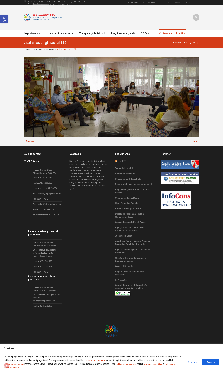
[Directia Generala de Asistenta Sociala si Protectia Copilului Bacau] (111, 331)
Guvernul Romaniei (124, 266)
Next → (196, 141)
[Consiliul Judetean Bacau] (180, 164)
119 (142, 3)
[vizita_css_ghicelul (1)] (111, 97)
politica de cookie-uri (95, 360)
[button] (4, 19)
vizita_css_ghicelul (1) (66, 49)
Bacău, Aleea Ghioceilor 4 (38, 1)
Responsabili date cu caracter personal (133, 184)
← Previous (29, 141)
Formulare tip (132, 3)
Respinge (192, 362)
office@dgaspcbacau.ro (41, 4)
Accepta (211, 362)
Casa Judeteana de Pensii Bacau (130, 222)
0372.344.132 (46, 266)
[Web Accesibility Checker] (123, 293)
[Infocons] (176, 200)
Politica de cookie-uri (126, 364)
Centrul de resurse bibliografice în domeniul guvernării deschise (173, 3)
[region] (111, 358)
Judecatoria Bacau (123, 236)
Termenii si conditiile (152, 364)
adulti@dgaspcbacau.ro (49, 204)
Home (176, 42)
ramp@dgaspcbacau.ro (44, 256)
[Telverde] (180, 178)
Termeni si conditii (124, 168)
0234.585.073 (46, 177)
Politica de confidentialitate (128, 179)
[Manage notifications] (6, 365)
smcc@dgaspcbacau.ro (44, 301)
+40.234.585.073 (80, 1)
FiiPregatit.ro (121, 280)
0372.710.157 (46, 306)
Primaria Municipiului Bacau (128, 208)
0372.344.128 (46, 261)
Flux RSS (121, 161)
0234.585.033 (46, 183)
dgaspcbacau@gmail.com (62, 4)
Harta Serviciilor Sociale (126, 203)
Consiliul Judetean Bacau (127, 198)
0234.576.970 (51, 188)
